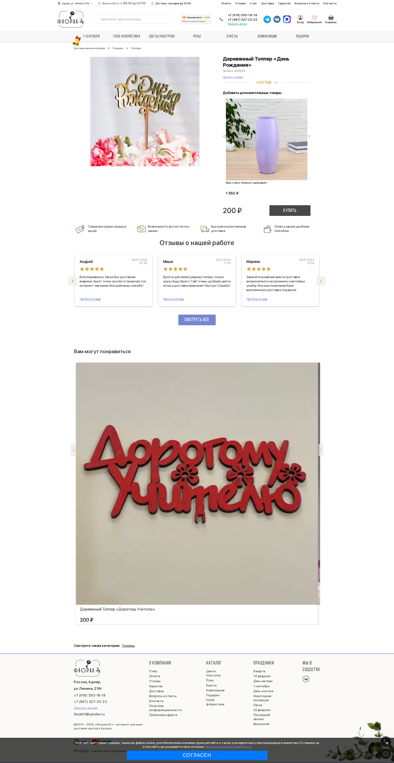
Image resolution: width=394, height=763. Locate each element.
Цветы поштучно (162, 36)
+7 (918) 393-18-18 (242, 15)
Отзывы (240, 3)
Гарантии (284, 3)
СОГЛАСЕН (197, 755)
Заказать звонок (237, 23)
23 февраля (262, 710)
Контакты (330, 3)
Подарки (302, 36)
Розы (197, 36)
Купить (290, 210)
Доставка (267, 3)
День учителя (263, 691)
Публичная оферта (163, 715)
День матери (263, 681)
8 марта (259, 671)
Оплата (226, 3)
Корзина (331, 17)
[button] (321, 281)
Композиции (267, 36)
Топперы (128, 646)
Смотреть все (196, 319)
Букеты (232, 36)
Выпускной (261, 724)
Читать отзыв (90, 299)
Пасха (257, 705)
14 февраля (262, 676)
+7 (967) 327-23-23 (242, 20)
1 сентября (91, 36)
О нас (253, 3)
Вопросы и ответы (307, 3)
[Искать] (96, 19)
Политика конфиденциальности (228, 747)
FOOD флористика (126, 36)
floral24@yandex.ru (89, 714)
